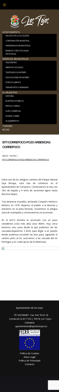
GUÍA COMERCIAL (13, 111)
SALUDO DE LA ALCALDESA (17, 35)
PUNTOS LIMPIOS (13, 82)
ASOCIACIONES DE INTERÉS (17, 77)
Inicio (5, 156)
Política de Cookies (29, 353)
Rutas (13, 156)
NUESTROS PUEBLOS (15, 101)
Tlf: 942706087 (21, 315)
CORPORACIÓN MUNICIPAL (18, 40)
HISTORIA (10, 96)
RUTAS (5, 129)
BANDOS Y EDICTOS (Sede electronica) (17, 52)
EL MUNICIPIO (9, 92)
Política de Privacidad (29, 360)
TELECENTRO (11, 62)
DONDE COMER (12, 116)
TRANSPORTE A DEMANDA (17, 87)
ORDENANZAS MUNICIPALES (18, 45)
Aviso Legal (29, 356)
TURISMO (7, 125)
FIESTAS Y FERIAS (13, 106)
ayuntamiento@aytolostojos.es (31, 326)
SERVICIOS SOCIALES (14, 67)
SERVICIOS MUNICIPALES (15, 58)
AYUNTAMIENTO (11, 32)
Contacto (29, 364)
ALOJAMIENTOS (12, 121)
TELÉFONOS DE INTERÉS (16, 72)
